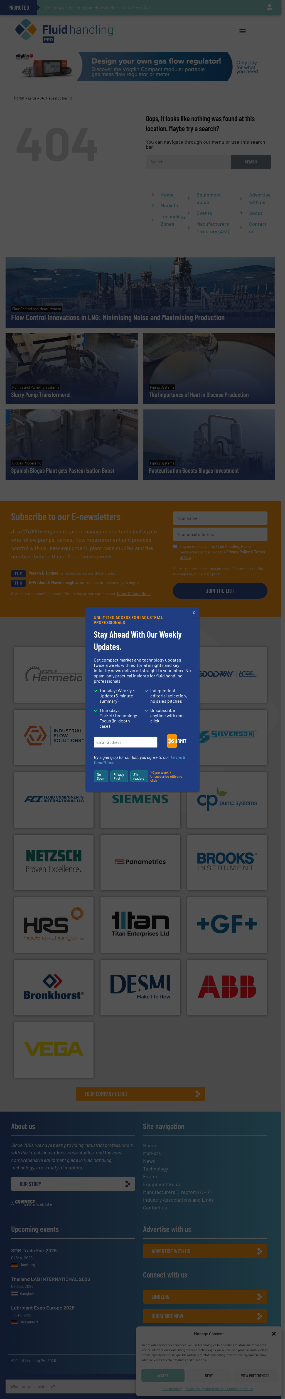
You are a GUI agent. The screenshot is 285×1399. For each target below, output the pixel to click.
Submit (174, 741)
